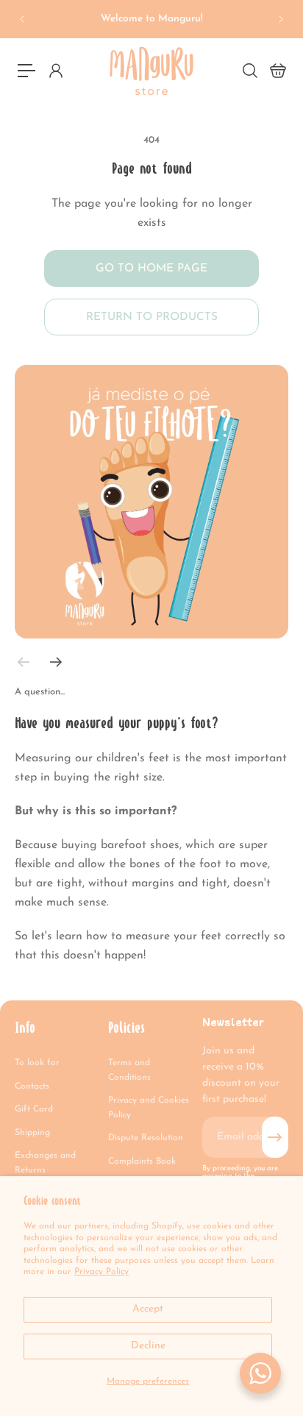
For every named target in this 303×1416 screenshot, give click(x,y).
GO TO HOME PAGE (151, 268)
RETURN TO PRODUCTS (152, 317)
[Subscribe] (275, 1137)
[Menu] (26, 70)
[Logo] (151, 71)
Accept (147, 1308)
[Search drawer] (249, 70)
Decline (148, 1345)
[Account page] (55, 70)
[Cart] (277, 70)
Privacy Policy (101, 1271)
